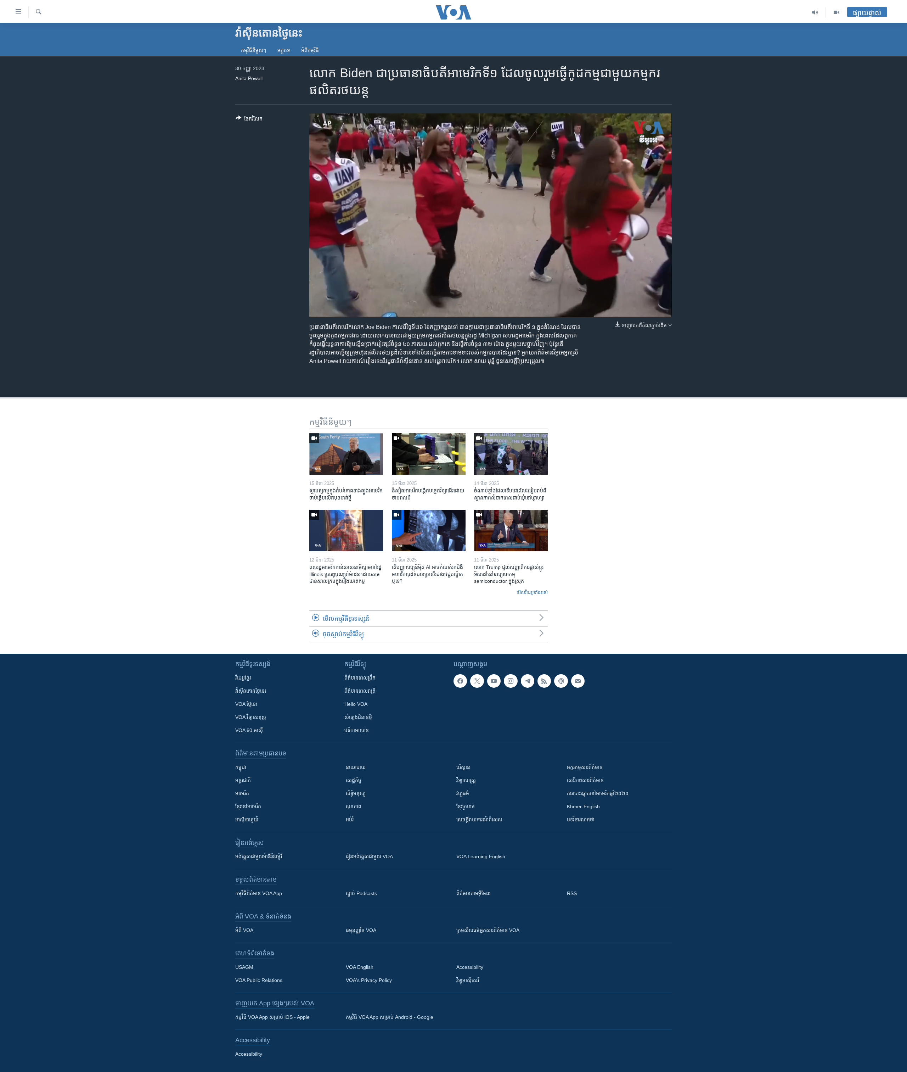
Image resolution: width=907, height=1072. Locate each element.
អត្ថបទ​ (283, 50)
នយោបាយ (356, 767)
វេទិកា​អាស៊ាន (356, 730)
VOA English (359, 967)
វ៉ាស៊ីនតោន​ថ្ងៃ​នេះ (250, 691)
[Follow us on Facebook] (460, 681)
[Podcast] (561, 681)
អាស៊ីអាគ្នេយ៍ (246, 819)
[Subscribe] (578, 681)
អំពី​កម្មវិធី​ (310, 50)
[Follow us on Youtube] (494, 681)
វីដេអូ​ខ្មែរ (243, 678)
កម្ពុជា (240, 767)
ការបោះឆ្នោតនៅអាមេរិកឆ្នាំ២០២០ (598, 793)
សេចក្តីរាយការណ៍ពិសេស (479, 819)
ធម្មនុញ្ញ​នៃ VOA (361, 930)
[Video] (836, 12)
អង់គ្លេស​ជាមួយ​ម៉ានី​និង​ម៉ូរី (258, 856)
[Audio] (815, 12)
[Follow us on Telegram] (527, 681)
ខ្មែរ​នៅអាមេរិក (248, 806)
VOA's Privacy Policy (369, 980)
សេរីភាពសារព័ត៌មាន (585, 780)
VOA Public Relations (258, 980)
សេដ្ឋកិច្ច (353, 780)
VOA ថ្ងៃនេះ (246, 704)
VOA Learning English (480, 856)
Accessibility (469, 967)
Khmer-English (583, 806)
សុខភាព (353, 806)
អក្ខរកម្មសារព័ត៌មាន (585, 767)
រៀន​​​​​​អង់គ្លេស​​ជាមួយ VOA (369, 856)
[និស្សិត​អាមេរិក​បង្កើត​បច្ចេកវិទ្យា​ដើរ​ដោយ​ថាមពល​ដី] (429, 454)
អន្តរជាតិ (243, 780)
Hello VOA (355, 704)
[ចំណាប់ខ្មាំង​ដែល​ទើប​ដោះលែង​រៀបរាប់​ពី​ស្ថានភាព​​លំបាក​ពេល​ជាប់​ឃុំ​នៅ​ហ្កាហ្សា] (511, 454)
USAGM (244, 967)
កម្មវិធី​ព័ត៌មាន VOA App (258, 893)
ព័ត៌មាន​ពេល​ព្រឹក (360, 678)
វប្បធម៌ (462, 793)
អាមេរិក (242, 793)
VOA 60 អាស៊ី (249, 730)
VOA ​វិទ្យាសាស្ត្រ (250, 717)
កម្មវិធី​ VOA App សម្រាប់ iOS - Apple (272, 1017)
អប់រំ (350, 819)
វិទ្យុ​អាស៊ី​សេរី (467, 980)
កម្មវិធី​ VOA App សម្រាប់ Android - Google (389, 1017)
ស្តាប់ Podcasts (361, 893)
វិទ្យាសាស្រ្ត (466, 780)
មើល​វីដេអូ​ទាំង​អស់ (532, 592)
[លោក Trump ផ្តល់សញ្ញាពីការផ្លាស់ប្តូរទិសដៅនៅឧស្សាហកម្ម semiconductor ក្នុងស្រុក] (511, 530)
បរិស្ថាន (463, 767)
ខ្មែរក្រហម (465, 806)
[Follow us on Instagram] (510, 681)
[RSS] (544, 681)
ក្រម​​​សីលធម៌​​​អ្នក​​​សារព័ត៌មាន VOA (487, 930)
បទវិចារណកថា (581, 819)
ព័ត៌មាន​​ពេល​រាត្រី (360, 691)
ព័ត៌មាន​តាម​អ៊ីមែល (473, 893)
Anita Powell (249, 78)
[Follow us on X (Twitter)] (477, 681)
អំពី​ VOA (244, 930)
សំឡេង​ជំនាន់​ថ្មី (358, 717)
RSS (572, 893)
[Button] (249, 120)
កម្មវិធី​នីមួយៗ (253, 50)
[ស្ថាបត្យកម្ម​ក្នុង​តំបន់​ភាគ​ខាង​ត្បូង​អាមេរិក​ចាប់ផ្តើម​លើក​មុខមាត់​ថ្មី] (346, 454)
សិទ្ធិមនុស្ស (356, 793)
